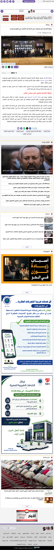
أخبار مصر (48, 533)
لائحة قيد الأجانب (27, 134)
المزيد (27, 247)
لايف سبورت (5, 541)
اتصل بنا (30, 544)
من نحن (35, 544)
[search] (2, 11)
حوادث (19, 533)
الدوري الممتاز (44, 80)
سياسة (42, 533)
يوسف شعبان (48, 67)
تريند (3, 537)
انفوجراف (49, 541)
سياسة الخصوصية (21, 544)
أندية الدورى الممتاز (9, 131)
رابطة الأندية (47, 131)
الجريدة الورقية (28, 1)
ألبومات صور (10, 537)
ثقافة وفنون (26, 533)
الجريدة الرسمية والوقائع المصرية (18, 541)
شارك (15, 67)
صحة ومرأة (29, 537)
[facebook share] (12, 67)
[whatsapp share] (6, 67)
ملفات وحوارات (41, 541)
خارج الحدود (6, 533)
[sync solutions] (37, 548)
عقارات (35, 537)
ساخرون (16, 537)
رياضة (37, 533)
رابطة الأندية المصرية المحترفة (33, 131)
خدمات (50, 537)
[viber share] (18, 128)
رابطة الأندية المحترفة (34, 97)
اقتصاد (32, 533)
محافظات (13, 533)
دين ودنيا (22, 537)
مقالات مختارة (42, 537)
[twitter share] (9, 67)
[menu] (52, 11)
